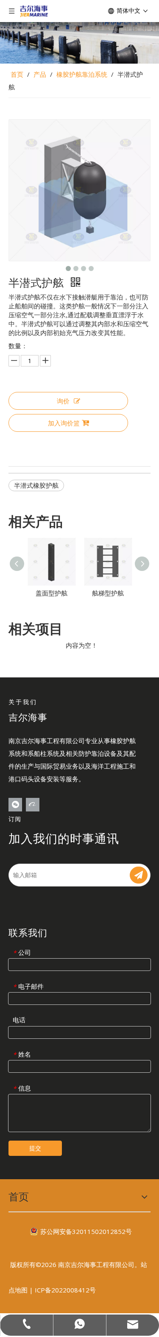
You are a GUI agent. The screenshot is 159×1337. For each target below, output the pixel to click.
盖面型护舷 (51, 593)
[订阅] (139, 875)
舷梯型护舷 (108, 593)
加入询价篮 (64, 423)
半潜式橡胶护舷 (36, 485)
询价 (63, 401)
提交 (35, 1148)
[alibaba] (32, 804)
